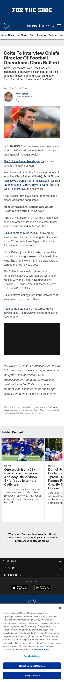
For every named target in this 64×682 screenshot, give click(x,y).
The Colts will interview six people (24, 161)
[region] (32, 642)
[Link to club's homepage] (7, 24)
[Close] (60, 608)
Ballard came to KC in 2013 (20, 232)
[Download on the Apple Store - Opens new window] (20, 588)
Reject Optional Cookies (32, 665)
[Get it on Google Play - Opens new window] (43, 589)
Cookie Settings (32, 656)
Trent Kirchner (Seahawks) (34, 180)
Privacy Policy (41, 649)
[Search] (53, 26)
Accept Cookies (32, 675)
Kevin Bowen (22, 93)
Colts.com (27, 537)
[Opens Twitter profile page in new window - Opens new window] (18, 101)
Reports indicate (13, 308)
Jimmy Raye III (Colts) (36, 184)
